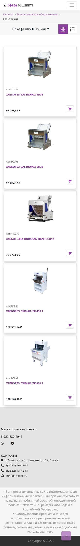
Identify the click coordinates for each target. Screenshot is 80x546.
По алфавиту (22, 29)
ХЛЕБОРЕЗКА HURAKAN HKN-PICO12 (30, 239)
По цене (41, 29)
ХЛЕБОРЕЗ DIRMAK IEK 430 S (24, 383)
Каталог (8, 14)
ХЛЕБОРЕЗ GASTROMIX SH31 (24, 94)
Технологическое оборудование (37, 14)
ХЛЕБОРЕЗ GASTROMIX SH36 (24, 166)
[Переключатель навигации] (72, 5)
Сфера (20, 5)
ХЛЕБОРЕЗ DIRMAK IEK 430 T (24, 311)
